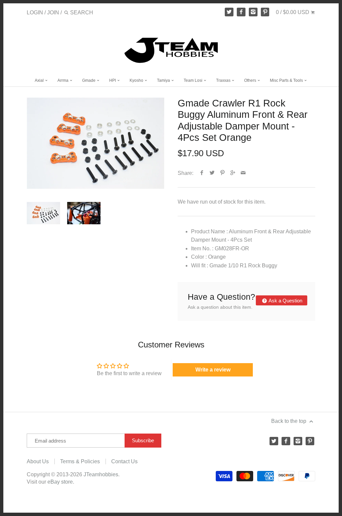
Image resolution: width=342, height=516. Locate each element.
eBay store (60, 482)
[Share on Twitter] (212, 173)
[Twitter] (229, 12)
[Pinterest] (265, 12)
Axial (40, 80)
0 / (292, 12)
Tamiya (164, 80)
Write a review (212, 369)
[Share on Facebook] (201, 173)
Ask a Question (285, 300)
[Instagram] (253, 12)
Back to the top (289, 421)
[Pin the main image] (222, 173)
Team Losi (193, 80)
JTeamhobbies (100, 474)
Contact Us (124, 461)
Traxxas (223, 80)
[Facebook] (241, 12)
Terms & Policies (80, 461)
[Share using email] (243, 173)
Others (250, 80)
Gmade (89, 80)
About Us (38, 461)
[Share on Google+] (232, 173)
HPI (113, 80)
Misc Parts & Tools (287, 80)
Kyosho (137, 80)
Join (53, 12)
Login (35, 12)
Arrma (63, 80)
